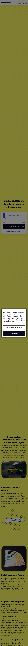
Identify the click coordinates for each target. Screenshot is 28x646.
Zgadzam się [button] (14, 333)
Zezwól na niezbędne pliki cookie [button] (14, 327)
